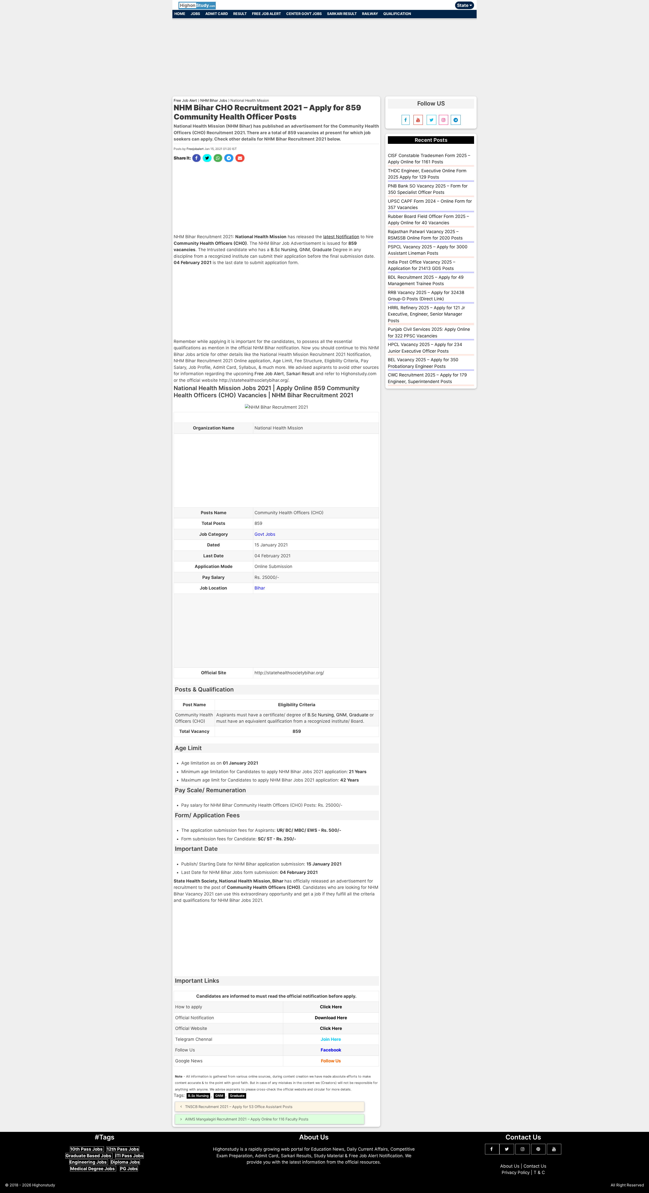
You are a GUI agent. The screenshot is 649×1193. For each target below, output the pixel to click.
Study (197, 5)
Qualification (397, 13)
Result (240, 13)
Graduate (322, 249)
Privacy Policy (516, 1172)
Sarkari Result (342, 13)
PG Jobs (129, 1168)
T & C (539, 1172)
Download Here (331, 1017)
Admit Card (216, 13)
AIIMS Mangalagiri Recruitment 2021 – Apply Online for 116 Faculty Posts (247, 1119)
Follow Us (331, 1060)
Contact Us (535, 1166)
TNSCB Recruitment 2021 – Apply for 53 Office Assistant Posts (239, 1106)
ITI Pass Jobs (129, 1155)
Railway (370, 13)
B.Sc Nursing (284, 249)
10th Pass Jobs (87, 1149)
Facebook (331, 1049)
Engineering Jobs (88, 1162)
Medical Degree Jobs (93, 1168)
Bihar (260, 588)
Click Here (331, 1006)
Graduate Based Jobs (89, 1155)
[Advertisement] (324, 55)
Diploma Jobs (125, 1162)
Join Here (331, 1039)
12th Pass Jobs (123, 1149)
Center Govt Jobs (304, 13)
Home (179, 13)
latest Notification (341, 236)
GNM (304, 249)
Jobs (195, 13)
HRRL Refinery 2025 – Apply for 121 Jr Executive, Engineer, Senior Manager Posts (426, 314)
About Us (509, 1166)
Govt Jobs (265, 534)
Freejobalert (195, 149)
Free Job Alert (266, 13)
